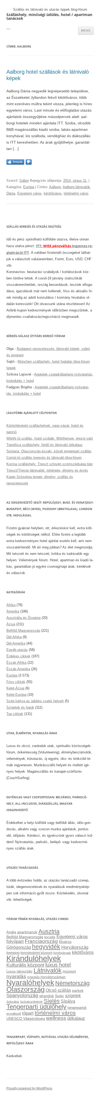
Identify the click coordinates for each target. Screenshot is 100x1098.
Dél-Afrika (14, 637)
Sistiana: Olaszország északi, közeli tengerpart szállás (48, 451)
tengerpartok (77, 1008)
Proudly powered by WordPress (29, 1088)
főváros (65, 941)
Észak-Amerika (18, 669)
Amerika (12, 611)
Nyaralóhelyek (30, 982)
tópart (28, 1013)
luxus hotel (58, 965)
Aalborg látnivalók (76, 187)
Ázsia (10, 624)
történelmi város (76, 193)
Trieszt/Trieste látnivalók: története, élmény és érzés (47, 470)
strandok (46, 996)
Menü (86, 30)
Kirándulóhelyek (33, 958)
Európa (28, 187)
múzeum (69, 971)
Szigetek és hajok (20, 707)
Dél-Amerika (15, 643)
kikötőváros (53, 193)
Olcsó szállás (58, 990)
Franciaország (41, 941)
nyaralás (16, 976)
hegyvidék (46, 946)
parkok (77, 991)
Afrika (10, 605)
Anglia (11, 932)
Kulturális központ (25, 965)
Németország (72, 983)
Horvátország (74, 947)
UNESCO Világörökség (25, 1018)
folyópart (15, 941)
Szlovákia (12, 1001)
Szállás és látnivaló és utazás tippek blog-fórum (50, 9)
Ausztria (48, 931)
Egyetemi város (29, 193)
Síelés (52, 1001)
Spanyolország (22, 995)
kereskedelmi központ (36, 953)
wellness (56, 1018)
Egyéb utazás (17, 650)
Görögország (18, 947)
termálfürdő (13, 1013)
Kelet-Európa (16, 695)
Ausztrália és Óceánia (23, 618)
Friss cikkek (15, 682)
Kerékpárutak (62, 952)
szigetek (73, 995)
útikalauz (76, 1018)
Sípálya (68, 1001)
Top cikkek (14, 714)
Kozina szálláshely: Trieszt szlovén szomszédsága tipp (49, 464)
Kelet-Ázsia (15, 688)
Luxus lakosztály (19, 971)
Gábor (24, 181)
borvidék (49, 937)
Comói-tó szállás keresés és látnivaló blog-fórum (44, 458)
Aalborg (55, 187)
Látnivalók (48, 970)
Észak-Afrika (16, 663)
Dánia (10, 193)
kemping (12, 953)
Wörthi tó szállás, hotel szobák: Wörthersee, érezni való (49, 438)
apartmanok (27, 932)
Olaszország (25, 989)
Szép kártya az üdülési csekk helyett (35, 701)
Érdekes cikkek (18, 656)
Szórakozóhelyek (31, 1001)
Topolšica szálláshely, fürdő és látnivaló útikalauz (44, 445)
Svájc (59, 996)
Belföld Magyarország (23, 631)
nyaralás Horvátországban (46, 977)
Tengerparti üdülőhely (36, 1006)
